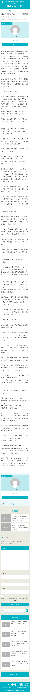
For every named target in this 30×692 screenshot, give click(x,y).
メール (4, 581)
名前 (3, 574)
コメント (6, 548)
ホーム (5, 11)
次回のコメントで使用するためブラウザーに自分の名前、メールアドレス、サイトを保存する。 (14, 599)
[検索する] (27, 610)
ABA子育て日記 (15, 6)
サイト (3, 589)
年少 (10, 11)
